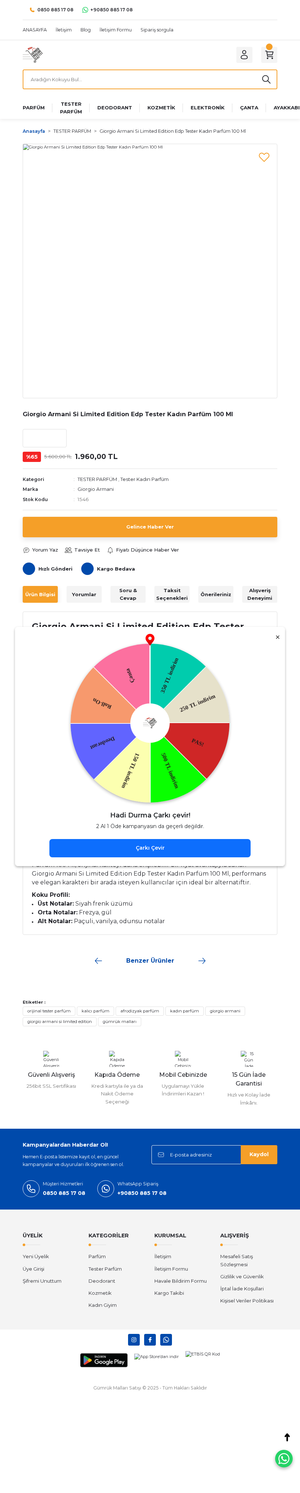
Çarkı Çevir (150, 848)
